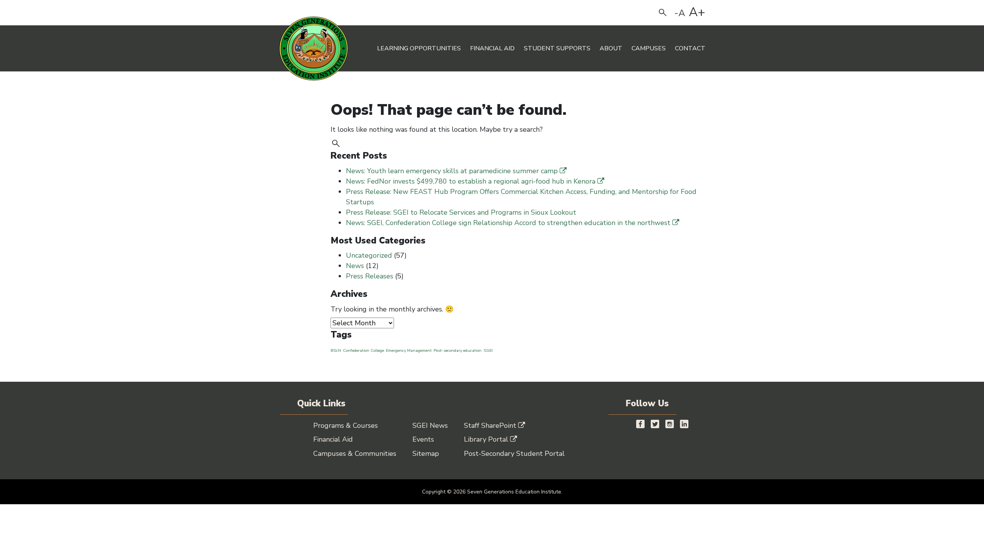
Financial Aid (492, 48)
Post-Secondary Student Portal (514, 453)
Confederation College (363, 350)
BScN (336, 350)
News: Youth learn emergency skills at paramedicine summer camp (452, 171)
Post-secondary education (458, 350)
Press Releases (369, 276)
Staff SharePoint (490, 425)
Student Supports (557, 48)
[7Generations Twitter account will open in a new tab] (655, 424)
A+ (697, 12)
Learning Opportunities (419, 48)
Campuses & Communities (354, 453)
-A (679, 13)
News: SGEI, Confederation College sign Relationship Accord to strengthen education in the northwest (508, 222)
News (355, 265)
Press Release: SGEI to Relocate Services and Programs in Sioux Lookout (461, 212)
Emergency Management (409, 350)
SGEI (488, 350)
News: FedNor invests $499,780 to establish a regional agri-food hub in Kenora (470, 181)
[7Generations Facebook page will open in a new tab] (640, 424)
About (611, 48)
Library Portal (486, 439)
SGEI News (430, 425)
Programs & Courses (345, 425)
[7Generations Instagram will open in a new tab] (669, 424)
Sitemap (425, 453)
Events (423, 439)
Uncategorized (369, 255)
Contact (690, 48)
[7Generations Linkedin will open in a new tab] (684, 424)
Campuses (649, 48)
